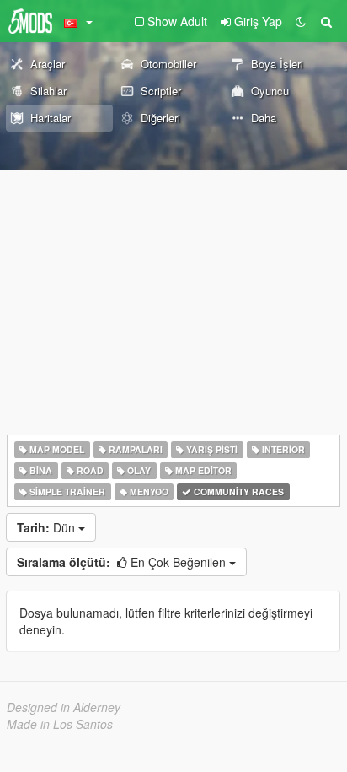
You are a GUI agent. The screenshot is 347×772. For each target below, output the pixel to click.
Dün (47, 527)
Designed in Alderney (63, 707)
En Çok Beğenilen (123, 561)
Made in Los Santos (60, 723)
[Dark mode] (300, 21)
